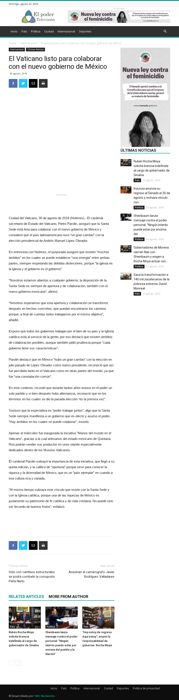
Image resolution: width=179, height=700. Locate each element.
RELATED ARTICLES (26, 596)
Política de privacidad (146, 688)
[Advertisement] (61, 180)
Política (35, 31)
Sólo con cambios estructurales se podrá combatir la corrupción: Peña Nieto (32, 576)
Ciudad (49, 31)
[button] (165, 31)
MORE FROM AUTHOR (68, 596)
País (24, 31)
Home (12, 43)
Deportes (85, 31)
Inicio (14, 31)
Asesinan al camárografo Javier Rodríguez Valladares (91, 574)
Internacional (66, 31)
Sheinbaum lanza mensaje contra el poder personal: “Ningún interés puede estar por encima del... (151, 225)
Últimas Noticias (35, 49)
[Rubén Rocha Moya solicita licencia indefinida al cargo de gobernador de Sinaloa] (25, 618)
